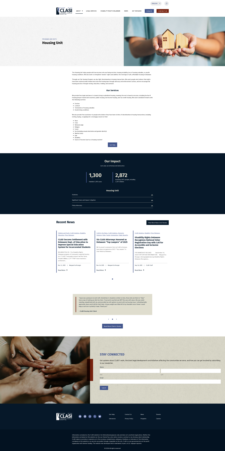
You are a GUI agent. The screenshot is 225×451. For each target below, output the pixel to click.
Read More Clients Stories (112, 326)
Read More (61, 270)
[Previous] (108, 319)
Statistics (75, 195)
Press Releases (69, 235)
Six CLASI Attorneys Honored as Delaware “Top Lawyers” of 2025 (112, 240)
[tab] (112, 279)
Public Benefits (123, 235)
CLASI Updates (74, 233)
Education (61, 235)
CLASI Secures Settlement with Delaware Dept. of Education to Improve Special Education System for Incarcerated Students (74, 243)
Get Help (112, 145)
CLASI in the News (102, 233)
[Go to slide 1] (112, 319)
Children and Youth (64, 233)
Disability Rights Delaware (110, 11)
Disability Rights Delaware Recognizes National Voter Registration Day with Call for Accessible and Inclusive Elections (149, 242)
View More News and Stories (157, 223)
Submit (104, 388)
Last (162, 374)
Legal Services (91, 11)
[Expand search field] (166, 3)
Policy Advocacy (77, 205)
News (126, 11)
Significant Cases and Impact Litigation (84, 200)
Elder (104, 235)
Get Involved (136, 11)
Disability (82, 233)
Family (108, 235)
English (154, 3)
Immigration (114, 235)
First (101, 374)
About (79, 11)
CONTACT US (162, 11)
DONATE (149, 11)
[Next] (116, 319)
